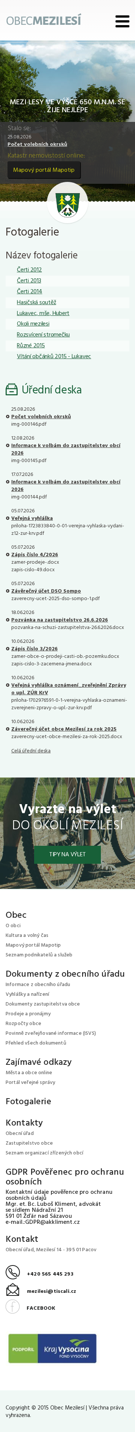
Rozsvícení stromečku (43, 335)
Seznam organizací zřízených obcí (44, 1153)
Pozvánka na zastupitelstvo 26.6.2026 (59, 620)
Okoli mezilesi (33, 324)
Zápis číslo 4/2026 (34, 555)
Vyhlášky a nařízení (27, 994)
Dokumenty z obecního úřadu (65, 974)
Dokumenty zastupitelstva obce (43, 1004)
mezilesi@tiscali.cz (41, 1291)
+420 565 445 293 (40, 1274)
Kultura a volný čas (27, 935)
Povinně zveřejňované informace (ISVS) (51, 1033)
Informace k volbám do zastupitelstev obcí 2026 (65, 449)
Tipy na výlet (67, 855)
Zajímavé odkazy (39, 1062)
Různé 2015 (31, 346)
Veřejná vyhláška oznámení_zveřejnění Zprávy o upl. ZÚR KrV (68, 689)
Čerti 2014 (29, 292)
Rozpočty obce (23, 1023)
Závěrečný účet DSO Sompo (46, 591)
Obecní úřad (20, 1133)
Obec (16, 915)
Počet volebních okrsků (37, 144)
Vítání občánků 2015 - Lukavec (54, 357)
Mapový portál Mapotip (44, 170)
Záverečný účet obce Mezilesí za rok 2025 (64, 729)
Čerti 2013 (29, 281)
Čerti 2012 (29, 270)
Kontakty (24, 1123)
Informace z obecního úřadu (38, 984)
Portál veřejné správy (30, 1082)
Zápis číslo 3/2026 (34, 649)
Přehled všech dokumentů (36, 1043)
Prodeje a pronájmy (28, 1014)
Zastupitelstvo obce (29, 1143)
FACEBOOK (30, 1308)
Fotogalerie (28, 1102)
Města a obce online (29, 1073)
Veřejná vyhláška (32, 518)
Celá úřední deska (31, 751)
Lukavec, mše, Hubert (43, 313)
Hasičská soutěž (36, 303)
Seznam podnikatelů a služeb (39, 955)
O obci (13, 926)
